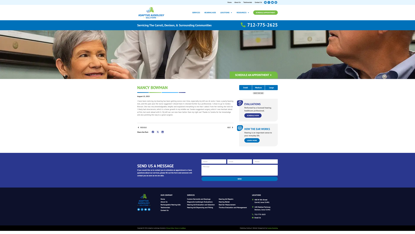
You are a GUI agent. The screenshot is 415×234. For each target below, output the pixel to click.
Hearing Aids (210, 12)
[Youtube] (272, 2)
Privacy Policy (170, 228)
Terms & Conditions (180, 228)
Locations (225, 12)
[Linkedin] (276, 2)
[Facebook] (265, 2)
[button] (153, 132)
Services (196, 12)
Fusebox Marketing (272, 228)
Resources (241, 12)
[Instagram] (268, 2)
